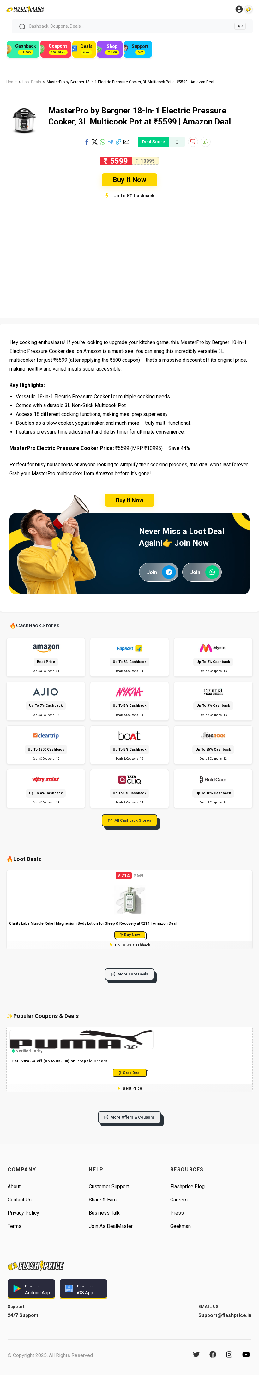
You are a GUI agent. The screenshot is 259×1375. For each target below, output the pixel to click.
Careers (179, 1200)
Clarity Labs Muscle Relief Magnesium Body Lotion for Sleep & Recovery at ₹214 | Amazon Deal (93, 923)
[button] (87, 142)
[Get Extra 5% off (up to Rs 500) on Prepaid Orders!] (81, 1033)
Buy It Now (129, 180)
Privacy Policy (23, 1213)
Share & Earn (103, 1200)
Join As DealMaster (111, 1226)
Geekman (180, 1226)
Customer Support (109, 1186)
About (14, 1186)
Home (11, 82)
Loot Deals (31, 82)
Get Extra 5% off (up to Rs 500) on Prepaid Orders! (60, 1061)
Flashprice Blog (187, 1186)
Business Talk (104, 1213)
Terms (14, 1226)
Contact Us (20, 1200)
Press (177, 1213)
